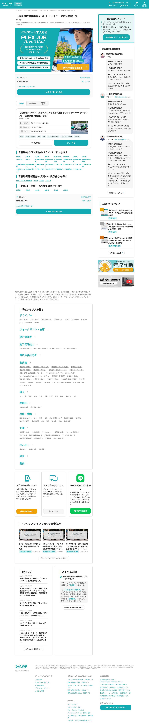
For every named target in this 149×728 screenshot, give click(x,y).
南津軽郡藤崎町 (77, 160)
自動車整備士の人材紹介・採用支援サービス (114, 696)
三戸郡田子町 (58, 169)
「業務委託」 (72, 599)
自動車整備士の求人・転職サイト (78, 682)
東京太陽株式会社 (120, 97)
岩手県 (18, 190)
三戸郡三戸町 (39, 169)
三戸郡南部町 (67, 169)
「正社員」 (72, 585)
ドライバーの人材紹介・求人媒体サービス (113, 684)
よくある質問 (39, 691)
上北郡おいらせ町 (20, 170)
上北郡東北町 (77, 164)
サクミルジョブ (73, 704)
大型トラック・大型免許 (24, 181)
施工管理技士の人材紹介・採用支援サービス (114, 687)
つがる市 (19, 159)
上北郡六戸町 (67, 164)
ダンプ (36, 181)
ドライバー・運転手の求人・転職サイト (80, 679)
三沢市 (75, 156)
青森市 (18, 156)
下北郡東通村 (30, 169)
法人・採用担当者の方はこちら (119, 2)
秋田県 (65, 190)
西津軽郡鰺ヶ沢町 (58, 160)
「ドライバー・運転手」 (73, 590)
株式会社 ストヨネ (24, 118)
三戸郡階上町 (77, 169)
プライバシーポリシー (42, 688)
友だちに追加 (82, 511)
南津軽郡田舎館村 (86, 160)
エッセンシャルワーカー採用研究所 (79, 713)
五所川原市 (57, 156)
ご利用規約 (38, 679)
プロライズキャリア (74, 707)
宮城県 (28, 190)
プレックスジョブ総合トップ (23, 10)
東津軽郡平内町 (39, 160)
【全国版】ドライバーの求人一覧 (40, 10)
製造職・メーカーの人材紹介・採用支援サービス (115, 693)
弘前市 (28, 156)
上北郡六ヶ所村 (86, 165)
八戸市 (37, 156)
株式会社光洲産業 (120, 139)
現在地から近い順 (44, 103)
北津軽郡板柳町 (20, 165)
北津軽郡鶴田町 (30, 165)
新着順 (21, 103)
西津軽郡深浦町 (67, 160)
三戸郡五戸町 (49, 169)
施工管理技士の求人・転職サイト (78, 690)
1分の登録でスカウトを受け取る (116, 37)
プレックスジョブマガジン (76, 710)
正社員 (41, 181)
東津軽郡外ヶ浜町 (49, 160)
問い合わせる (53, 511)
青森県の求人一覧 (54, 10)
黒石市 (47, 156)
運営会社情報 (39, 685)
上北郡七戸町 (58, 164)
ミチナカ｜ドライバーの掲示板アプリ (80, 720)
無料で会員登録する (27, 511)
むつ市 (84, 156)
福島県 (47, 190)
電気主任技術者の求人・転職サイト (79, 693)
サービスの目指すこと (42, 682)
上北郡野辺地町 (49, 165)
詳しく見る (71, 143)
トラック (48, 181)
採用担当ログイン (105, 698)
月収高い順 (32, 103)
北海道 (56, 190)
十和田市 (66, 156)
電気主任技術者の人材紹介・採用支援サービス (115, 690)
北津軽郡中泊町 (39, 165)
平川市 (28, 159)
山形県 (37, 190)
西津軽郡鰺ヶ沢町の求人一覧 (68, 10)
